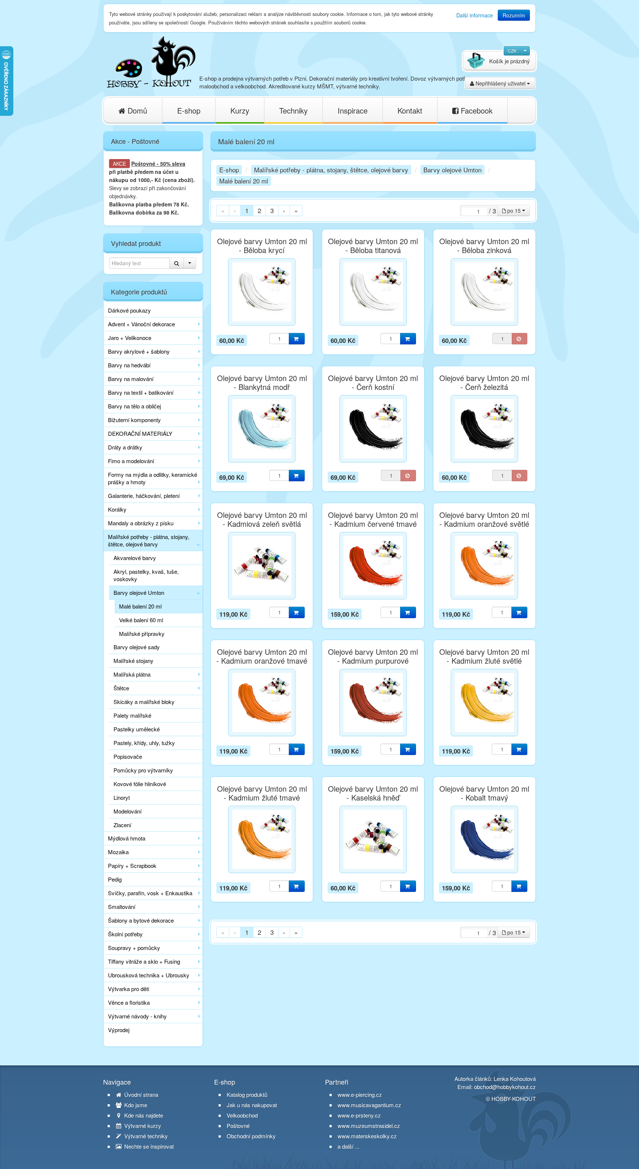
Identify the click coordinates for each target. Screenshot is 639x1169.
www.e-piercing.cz (360, 1094)
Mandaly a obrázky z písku (140, 523)
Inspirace (353, 110)
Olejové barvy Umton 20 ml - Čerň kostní (373, 382)
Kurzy (239, 110)
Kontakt (410, 110)
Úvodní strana (140, 1094)
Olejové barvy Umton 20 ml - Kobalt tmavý (484, 793)
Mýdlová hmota (126, 838)
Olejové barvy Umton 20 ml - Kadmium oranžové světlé (484, 519)
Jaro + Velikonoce (129, 337)
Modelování (128, 811)
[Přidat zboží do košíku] (297, 338)
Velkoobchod (242, 1115)
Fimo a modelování (131, 461)
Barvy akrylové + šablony (139, 351)
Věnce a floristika (129, 1002)
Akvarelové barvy (135, 558)
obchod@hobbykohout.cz (505, 1087)
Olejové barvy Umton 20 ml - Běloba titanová (373, 246)
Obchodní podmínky (251, 1136)
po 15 (514, 210)
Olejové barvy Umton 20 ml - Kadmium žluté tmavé (262, 793)
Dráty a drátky (125, 447)
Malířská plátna (132, 674)
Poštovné (143, 163)
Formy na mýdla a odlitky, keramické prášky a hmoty (152, 478)
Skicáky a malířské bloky (144, 701)
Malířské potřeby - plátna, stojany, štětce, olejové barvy (148, 540)
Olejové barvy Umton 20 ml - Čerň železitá (484, 382)
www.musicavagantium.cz (369, 1105)
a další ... (348, 1146)
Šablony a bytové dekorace (141, 920)
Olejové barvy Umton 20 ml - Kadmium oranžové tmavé (261, 656)
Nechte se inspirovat (148, 1146)
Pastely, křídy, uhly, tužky (144, 743)
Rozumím (514, 15)
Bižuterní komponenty (134, 420)
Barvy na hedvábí (129, 365)
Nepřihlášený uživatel (500, 83)
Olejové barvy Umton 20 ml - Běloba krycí (262, 246)
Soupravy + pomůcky (134, 947)
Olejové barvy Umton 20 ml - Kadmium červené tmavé (373, 519)
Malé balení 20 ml (140, 606)
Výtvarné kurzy (142, 1125)
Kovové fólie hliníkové (140, 784)
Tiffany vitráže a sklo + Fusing (144, 961)
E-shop (188, 110)
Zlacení (122, 825)
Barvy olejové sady (137, 647)
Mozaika (118, 852)
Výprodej (118, 1030)
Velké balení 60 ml (141, 620)
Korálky (117, 509)
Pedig (115, 879)
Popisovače (128, 756)
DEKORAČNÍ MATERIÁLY (140, 433)
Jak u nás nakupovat (252, 1105)
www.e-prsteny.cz (359, 1115)
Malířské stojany (133, 660)
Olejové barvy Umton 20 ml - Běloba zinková (484, 246)
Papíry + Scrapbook (132, 865)
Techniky (293, 110)
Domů (136, 110)
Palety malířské (132, 715)
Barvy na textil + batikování (140, 392)
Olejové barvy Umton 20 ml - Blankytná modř (262, 382)
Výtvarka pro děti (128, 989)
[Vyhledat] (176, 263)
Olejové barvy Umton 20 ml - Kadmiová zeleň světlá (262, 519)
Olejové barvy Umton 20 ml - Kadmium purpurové (373, 656)
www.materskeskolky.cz (367, 1136)
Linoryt (122, 797)
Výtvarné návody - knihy (137, 1016)
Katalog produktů (247, 1094)
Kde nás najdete (143, 1115)
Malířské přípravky (142, 633)
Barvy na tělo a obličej (134, 406)
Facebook (476, 110)
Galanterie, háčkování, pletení (144, 495)
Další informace (474, 15)
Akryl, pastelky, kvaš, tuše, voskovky (146, 575)
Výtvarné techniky (145, 1136)
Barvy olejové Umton (139, 592)
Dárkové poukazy (129, 310)
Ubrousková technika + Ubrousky (148, 975)
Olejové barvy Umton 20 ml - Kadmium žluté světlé (484, 656)
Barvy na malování (130, 379)
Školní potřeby (125, 934)
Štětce (121, 688)
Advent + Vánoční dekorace (141, 324)
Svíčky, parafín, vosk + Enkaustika (150, 893)
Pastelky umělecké (137, 729)
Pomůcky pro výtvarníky (143, 770)
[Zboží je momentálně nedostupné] (519, 338)
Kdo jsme (135, 1105)
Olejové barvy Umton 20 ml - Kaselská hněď (373, 793)
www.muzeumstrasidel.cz (369, 1125)
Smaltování (121, 906)
